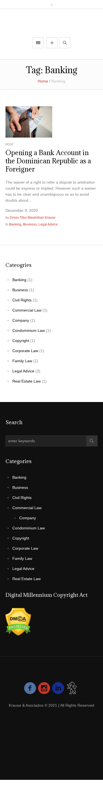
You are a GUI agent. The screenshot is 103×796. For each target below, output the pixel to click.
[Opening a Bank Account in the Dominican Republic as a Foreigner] (28, 137)
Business (30, 240)
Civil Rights (22, 316)
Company (20, 336)
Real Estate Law (26, 397)
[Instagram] (44, 723)
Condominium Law (28, 346)
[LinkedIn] (58, 723)
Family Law (22, 377)
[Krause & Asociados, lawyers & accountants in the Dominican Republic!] (51, 31)
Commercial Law (26, 326)
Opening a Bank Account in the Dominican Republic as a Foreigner (48, 176)
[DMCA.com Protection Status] (18, 637)
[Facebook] (30, 723)
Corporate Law (25, 366)
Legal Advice (48, 240)
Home (43, 97)
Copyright (20, 356)
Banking (15, 240)
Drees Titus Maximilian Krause (32, 233)
